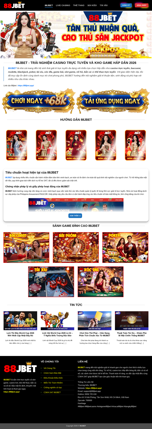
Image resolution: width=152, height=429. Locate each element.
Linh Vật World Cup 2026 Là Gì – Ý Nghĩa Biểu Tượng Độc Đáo (57, 334)
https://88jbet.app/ (12, 392)
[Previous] (3, 333)
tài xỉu (104, 5)
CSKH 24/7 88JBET (52, 392)
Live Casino (63, 5)
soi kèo (92, 5)
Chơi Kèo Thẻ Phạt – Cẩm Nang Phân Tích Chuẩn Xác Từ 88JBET (94, 334)
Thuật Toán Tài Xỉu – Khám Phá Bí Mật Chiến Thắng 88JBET (131, 334)
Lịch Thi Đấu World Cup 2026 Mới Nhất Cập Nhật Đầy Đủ (20, 334)
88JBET (49, 5)
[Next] (149, 333)
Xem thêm (74, 216)
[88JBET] (22, 5)
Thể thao (78, 5)
